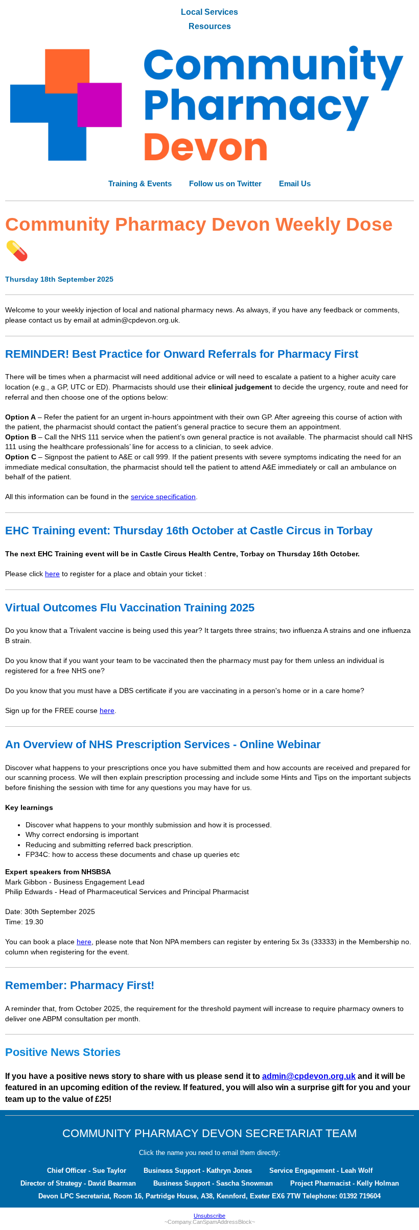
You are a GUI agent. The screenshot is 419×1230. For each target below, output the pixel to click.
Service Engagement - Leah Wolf (321, 1170)
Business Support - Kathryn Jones (198, 1170)
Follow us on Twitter (225, 183)
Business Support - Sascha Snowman (213, 1183)
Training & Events (140, 183)
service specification (163, 497)
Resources (210, 26)
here (52, 574)
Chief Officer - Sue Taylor (86, 1170)
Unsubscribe (209, 1216)
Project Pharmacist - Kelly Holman (344, 1183)
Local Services (209, 12)
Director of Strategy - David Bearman (78, 1183)
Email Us (295, 183)
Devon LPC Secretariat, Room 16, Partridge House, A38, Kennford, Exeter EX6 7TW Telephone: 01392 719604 (209, 1196)
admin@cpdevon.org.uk (309, 1076)
